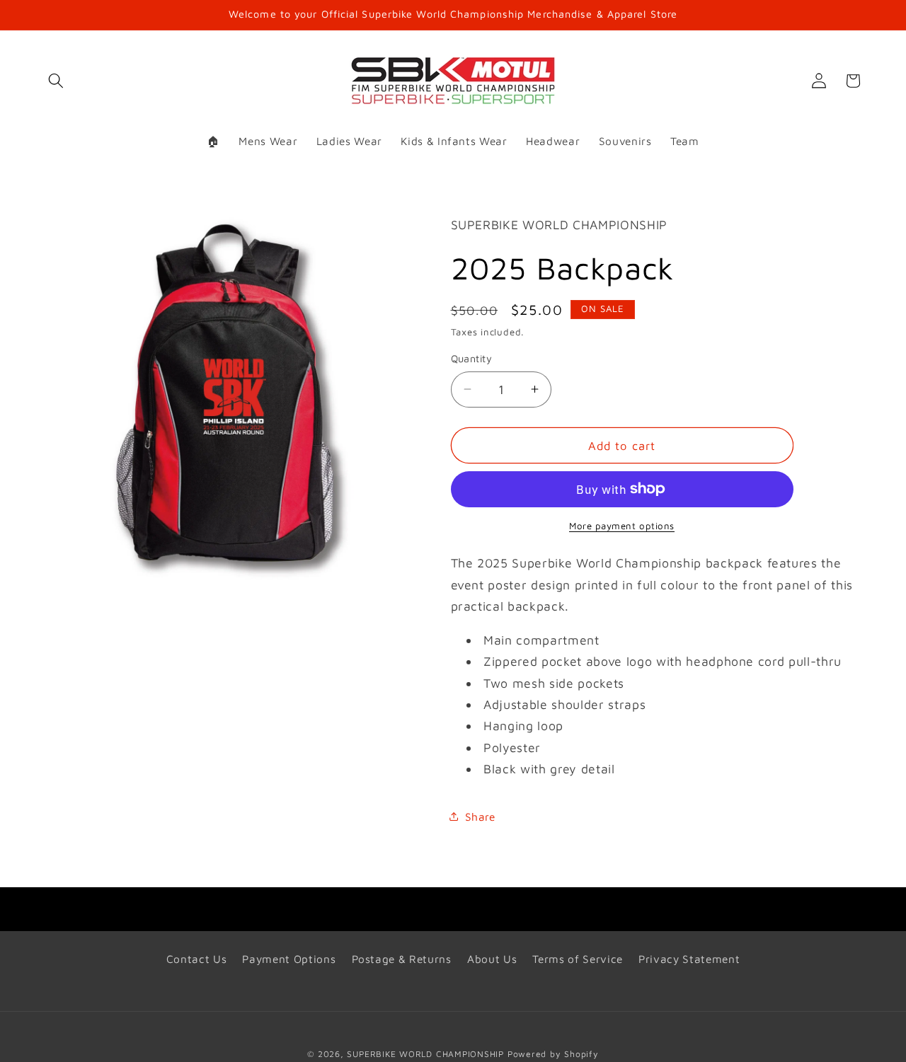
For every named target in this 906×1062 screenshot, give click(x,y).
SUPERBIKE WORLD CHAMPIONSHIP (425, 1054)
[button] (56, 81)
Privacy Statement (689, 958)
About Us (492, 958)
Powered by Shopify (553, 1054)
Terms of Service (577, 958)
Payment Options (289, 958)
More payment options (622, 525)
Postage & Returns (402, 958)
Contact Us (196, 958)
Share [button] (480, 815)
